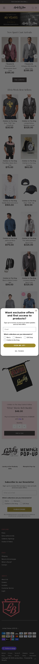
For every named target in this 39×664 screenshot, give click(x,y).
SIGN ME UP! (19, 345)
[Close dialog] (36, 310)
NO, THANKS (19, 351)
